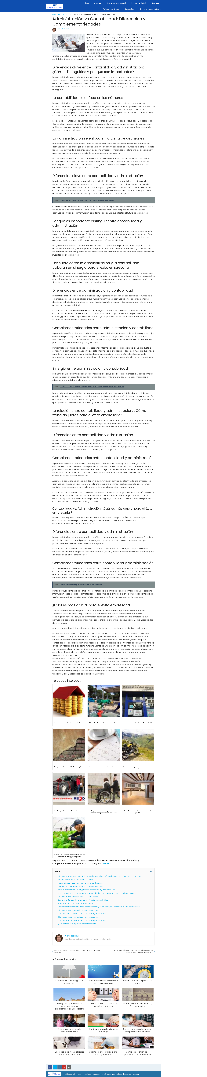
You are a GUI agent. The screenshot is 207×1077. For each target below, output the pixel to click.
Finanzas (155, 3)
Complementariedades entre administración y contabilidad (83, 900)
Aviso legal (87, 1074)
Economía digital (139, 3)
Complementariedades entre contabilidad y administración (83, 913)
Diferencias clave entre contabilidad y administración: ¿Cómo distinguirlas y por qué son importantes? (101, 876)
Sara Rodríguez (63, 29)
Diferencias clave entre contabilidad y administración (80, 886)
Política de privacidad (72, 1074)
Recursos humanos (93, 3)
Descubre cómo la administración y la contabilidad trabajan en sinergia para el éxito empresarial (99, 893)
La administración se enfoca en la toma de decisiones (81, 883)
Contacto (96, 1074)
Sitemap (136, 1074)
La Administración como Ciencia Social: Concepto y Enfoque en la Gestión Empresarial (132, 951)
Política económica (111, 9)
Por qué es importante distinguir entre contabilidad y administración (86, 890)
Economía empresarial (116, 3)
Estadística (129, 9)
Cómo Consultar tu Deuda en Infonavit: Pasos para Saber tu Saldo (77, 951)
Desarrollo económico (149, 9)
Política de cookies (123, 1074)
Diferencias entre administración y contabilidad (78, 896)
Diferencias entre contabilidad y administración (78, 910)
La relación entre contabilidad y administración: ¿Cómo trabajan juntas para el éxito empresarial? (99, 907)
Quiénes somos (108, 1074)
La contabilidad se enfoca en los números (75, 879)
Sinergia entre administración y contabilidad (76, 903)
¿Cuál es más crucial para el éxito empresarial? (77, 924)
